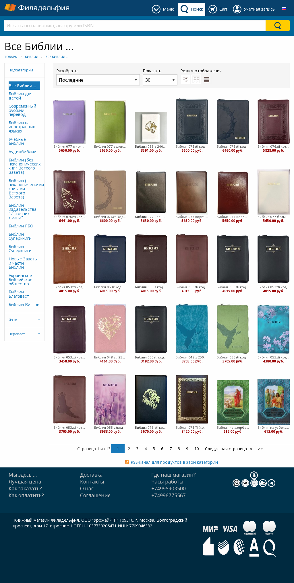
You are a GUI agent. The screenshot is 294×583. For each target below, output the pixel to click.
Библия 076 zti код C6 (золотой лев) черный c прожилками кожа (151, 427)
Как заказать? (25, 488)
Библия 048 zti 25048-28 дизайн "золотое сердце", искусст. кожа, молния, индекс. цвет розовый (110, 357)
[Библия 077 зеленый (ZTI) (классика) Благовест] (110, 122)
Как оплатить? (26, 495)
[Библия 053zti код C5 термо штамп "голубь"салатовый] (233, 329)
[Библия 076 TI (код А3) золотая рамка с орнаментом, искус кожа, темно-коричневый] (192, 399)
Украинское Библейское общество (20, 279)
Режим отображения (201, 70)
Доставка (91, 474)
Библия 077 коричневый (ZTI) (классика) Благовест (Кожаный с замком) (192, 217)
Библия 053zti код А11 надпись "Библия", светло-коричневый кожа (69, 287)
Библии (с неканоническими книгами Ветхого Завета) (24, 189)
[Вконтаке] (254, 474)
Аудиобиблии (22, 151)
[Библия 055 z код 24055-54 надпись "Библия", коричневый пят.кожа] (151, 259)
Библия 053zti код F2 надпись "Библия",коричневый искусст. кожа (69, 357)
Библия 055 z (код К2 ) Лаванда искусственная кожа (110, 427)
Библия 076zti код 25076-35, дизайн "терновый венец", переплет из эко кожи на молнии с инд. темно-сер (233, 146)
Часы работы (167, 481)
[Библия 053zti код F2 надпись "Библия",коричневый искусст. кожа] (69, 329)
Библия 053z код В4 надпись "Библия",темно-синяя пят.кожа (110, 287)
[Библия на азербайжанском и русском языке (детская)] (233, 403)
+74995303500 (168, 488)
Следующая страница (226, 448)
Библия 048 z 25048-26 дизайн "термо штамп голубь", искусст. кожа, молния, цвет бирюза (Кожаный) (192, 357)
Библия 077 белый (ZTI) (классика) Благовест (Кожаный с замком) (274, 217)
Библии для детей (20, 95)
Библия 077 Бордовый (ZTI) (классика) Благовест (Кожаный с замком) (233, 217)
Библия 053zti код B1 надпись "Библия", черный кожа (233, 287)
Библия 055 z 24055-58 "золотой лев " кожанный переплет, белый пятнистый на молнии (151, 146)
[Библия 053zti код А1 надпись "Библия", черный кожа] (273, 259)
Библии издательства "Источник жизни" (22, 211)
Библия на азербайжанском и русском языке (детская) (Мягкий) (233, 427)
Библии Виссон (24, 304)
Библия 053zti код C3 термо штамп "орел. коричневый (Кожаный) (69, 427)
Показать (152, 70)
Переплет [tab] (17, 334)
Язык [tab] (13, 319)
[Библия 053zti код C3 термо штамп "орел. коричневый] (69, 399)
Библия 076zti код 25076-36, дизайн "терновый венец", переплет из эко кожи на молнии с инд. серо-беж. (110, 217)
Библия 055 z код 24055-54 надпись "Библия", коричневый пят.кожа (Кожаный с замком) (151, 287)
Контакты (92, 481)
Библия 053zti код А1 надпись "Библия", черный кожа (274, 287)
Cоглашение (95, 495)
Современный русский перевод (22, 110)
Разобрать (67, 70)
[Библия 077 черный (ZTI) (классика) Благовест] (151, 192)
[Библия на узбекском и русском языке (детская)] (274, 402)
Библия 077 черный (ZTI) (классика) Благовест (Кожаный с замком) (151, 217)
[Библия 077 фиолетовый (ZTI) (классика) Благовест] (69, 122)
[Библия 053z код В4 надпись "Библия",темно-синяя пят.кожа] (110, 259)
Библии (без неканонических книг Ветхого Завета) (24, 166)
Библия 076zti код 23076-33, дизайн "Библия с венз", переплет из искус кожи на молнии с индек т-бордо (274, 146)
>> (260, 448)
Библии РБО (21, 226)
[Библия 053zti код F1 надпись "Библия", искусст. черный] (151, 329)
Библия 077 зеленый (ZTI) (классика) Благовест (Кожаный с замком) (110, 146)
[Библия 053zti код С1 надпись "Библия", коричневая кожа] (192, 259)
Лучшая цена (25, 481)
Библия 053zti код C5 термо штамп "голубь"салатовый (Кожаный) (233, 357)
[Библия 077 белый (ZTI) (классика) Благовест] (274, 192)
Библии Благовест (19, 294)
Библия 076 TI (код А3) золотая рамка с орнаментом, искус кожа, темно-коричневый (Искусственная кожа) (192, 427)
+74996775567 (168, 495)
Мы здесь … (23, 474)
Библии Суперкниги (20, 236)
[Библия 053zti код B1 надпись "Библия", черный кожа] (233, 259)
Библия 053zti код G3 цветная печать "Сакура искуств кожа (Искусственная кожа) (274, 357)
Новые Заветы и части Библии (23, 263)
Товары (11, 56)
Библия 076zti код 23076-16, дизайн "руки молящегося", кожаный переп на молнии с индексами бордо (69, 217)
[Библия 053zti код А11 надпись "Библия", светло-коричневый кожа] (69, 259)
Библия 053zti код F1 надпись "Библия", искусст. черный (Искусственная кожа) (151, 357)
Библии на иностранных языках (22, 127)
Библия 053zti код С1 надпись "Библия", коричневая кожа (192, 287)
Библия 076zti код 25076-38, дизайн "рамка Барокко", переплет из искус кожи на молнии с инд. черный (192, 146)
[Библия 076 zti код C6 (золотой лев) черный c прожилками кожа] (151, 399)
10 (196, 448)
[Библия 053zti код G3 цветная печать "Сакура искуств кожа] (273, 329)
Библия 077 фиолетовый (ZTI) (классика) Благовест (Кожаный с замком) (69, 146)
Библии (31, 56)
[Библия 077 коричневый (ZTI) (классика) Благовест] (192, 192)
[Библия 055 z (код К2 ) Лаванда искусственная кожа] (110, 399)
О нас (87, 488)
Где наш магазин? (173, 474)
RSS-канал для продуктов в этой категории (174, 462)
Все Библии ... (57, 56)
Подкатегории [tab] (21, 70)
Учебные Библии (17, 141)
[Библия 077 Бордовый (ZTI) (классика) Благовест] (233, 193)
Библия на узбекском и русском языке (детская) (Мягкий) (274, 427)
